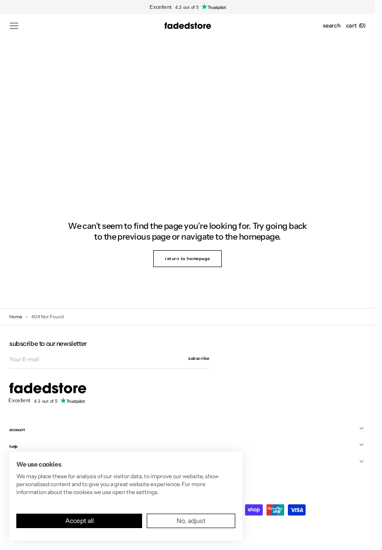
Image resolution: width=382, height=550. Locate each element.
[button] (14, 25)
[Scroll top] (361, 536)
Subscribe (199, 358)
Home (15, 317)
